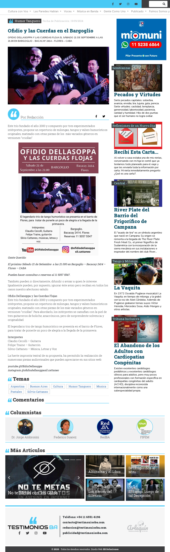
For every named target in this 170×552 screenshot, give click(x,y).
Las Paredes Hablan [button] (46, 11)
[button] (9, 477)
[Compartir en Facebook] (96, 116)
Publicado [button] (137, 11)
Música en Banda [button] (88, 11)
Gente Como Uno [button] (115, 11)
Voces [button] (68, 11)
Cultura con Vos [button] (18, 11)
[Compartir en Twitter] (104, 116)
